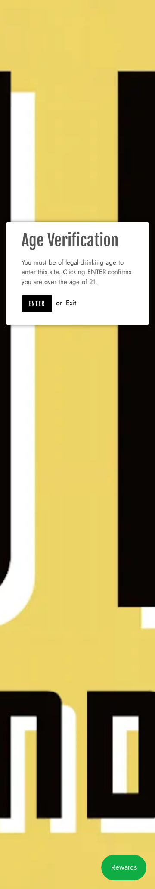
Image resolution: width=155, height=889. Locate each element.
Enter (36, 303)
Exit (71, 303)
